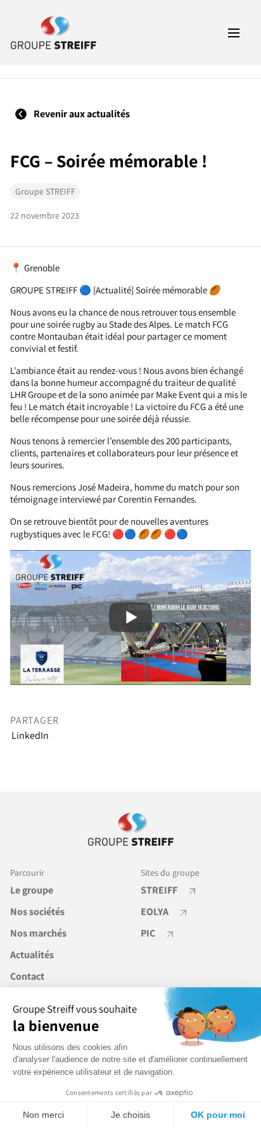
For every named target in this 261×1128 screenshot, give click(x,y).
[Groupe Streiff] (53, 32)
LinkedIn (30, 736)
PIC (149, 933)
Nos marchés (38, 933)
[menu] (233, 33)
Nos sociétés (37, 911)
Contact (27, 976)
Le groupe (31, 890)
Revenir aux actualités (81, 113)
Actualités (32, 954)
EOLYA (155, 911)
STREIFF (160, 890)
